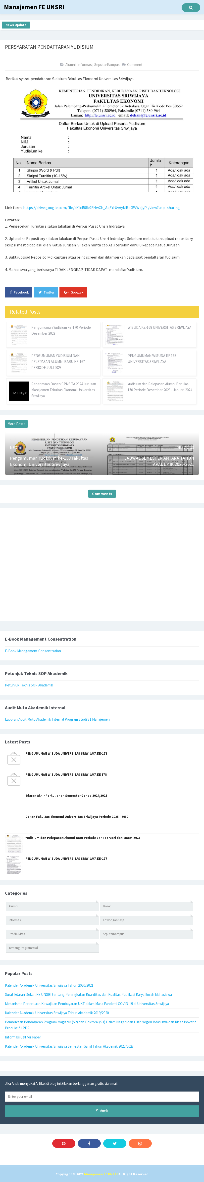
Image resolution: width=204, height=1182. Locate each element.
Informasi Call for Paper (23, 1037)
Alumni (70, 64)
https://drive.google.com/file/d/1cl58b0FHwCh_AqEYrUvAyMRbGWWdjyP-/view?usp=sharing (101, 207)
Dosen (107, 906)
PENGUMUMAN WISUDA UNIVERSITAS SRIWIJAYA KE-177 (66, 859)
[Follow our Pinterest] (63, 1143)
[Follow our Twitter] (114, 1143)
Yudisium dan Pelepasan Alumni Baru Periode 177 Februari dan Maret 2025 (82, 838)
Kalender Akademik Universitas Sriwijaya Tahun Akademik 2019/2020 (57, 1012)
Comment (135, 64)
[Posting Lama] (186, 440)
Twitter (48, 292)
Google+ (76, 292)
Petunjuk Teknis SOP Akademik (29, 685)
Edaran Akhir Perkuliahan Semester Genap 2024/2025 (66, 796)
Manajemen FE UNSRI (101, 1174)
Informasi (85, 64)
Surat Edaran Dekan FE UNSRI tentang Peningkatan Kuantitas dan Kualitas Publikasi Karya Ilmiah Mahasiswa (88, 994)
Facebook (21, 292)
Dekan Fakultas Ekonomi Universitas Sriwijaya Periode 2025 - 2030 (76, 817)
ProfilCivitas (17, 934)
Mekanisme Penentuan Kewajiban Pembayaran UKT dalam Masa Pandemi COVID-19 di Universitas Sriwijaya (87, 1003)
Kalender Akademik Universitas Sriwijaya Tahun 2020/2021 (49, 985)
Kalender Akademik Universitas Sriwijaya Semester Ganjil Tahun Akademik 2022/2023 (69, 1046)
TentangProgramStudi (24, 948)
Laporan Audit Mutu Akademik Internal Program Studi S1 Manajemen (57, 719)
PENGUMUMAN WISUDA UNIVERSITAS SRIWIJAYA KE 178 (66, 774)
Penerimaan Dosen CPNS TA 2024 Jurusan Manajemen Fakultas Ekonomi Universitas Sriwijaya (63, 390)
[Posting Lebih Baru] (18, 440)
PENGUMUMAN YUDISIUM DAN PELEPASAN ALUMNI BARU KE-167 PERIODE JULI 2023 (58, 361)
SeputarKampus (107, 64)
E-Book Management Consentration (33, 651)
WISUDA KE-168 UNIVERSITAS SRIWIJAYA (159, 327)
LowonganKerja (113, 920)
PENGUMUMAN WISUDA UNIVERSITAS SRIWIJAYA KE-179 (66, 753)
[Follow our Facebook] (89, 1143)
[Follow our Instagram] (140, 1143)
